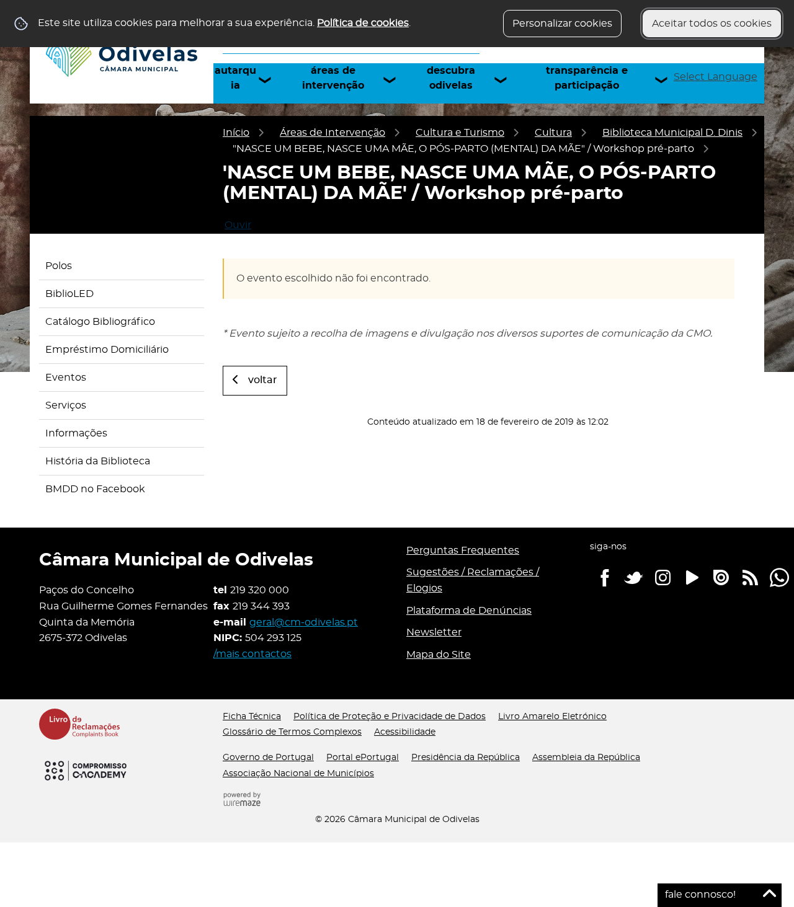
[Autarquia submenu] (270, 80)
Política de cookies (363, 23)
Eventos (65, 378)
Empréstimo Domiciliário (107, 350)
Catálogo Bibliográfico (100, 322)
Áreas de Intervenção (333, 78)
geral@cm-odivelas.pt (303, 622)
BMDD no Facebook (95, 489)
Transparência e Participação (587, 78)
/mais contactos (252, 654)
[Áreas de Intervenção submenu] (395, 80)
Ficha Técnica (252, 716)
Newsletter (434, 632)
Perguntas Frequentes (462, 550)
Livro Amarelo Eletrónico (552, 716)
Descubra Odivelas (451, 78)
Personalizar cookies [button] (562, 24)
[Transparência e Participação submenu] (666, 80)
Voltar (262, 380)
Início (236, 133)
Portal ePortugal (362, 757)
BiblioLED (69, 294)
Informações (76, 433)
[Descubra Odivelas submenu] (506, 80)
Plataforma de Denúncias (469, 611)
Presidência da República (465, 757)
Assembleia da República (586, 757)
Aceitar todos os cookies (712, 24)
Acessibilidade (404, 732)
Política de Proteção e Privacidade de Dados (389, 716)
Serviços (65, 405)
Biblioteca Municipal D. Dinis (672, 133)
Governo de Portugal (268, 757)
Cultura (553, 133)
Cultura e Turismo (460, 133)
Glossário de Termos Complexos (292, 732)
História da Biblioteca (97, 461)
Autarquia (235, 78)
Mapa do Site (438, 655)
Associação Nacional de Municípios (298, 773)
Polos (58, 266)
